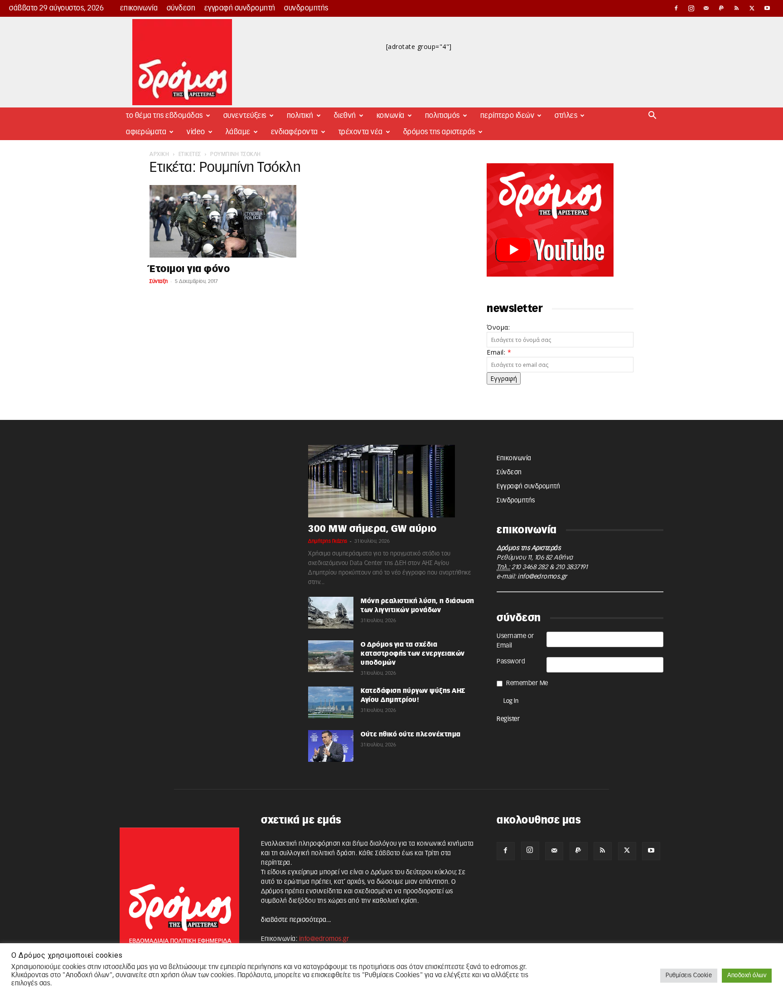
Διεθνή (345, 115)
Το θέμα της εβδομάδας (164, 115)
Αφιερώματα (146, 132)
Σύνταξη (159, 281)
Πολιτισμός (442, 115)
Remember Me (527, 683)
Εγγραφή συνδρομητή (240, 8)
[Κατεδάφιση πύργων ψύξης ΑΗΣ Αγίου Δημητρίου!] (330, 702)
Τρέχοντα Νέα (360, 132)
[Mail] (706, 8)
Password (511, 661)
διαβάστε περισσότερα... (296, 920)
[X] (752, 8)
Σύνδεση (181, 8)
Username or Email (515, 641)
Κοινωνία (391, 115)
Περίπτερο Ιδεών (507, 115)
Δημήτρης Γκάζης (328, 541)
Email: (499, 352)
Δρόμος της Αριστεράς (439, 132)
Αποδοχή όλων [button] (746, 976)
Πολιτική (300, 115)
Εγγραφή (503, 378)
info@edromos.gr (542, 577)
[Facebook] (676, 8)
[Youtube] (767, 8)
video (196, 132)
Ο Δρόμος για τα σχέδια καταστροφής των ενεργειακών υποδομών (413, 654)
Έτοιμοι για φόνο (190, 269)
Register (508, 719)
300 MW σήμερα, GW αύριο (372, 529)
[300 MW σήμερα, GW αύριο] (391, 481)
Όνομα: (498, 327)
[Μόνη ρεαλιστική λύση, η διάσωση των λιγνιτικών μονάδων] (330, 613)
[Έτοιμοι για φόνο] (223, 221)
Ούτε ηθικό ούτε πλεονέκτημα (411, 734)
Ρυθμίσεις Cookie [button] (689, 976)
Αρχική (159, 154)
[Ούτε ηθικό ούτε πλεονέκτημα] (330, 746)
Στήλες (566, 115)
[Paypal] (722, 8)
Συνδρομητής (306, 8)
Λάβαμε (238, 132)
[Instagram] (691, 8)
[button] (652, 116)
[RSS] (737, 8)
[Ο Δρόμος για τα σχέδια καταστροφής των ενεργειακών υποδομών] (330, 656)
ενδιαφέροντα (294, 132)
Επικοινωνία (139, 8)
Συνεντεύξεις (244, 115)
